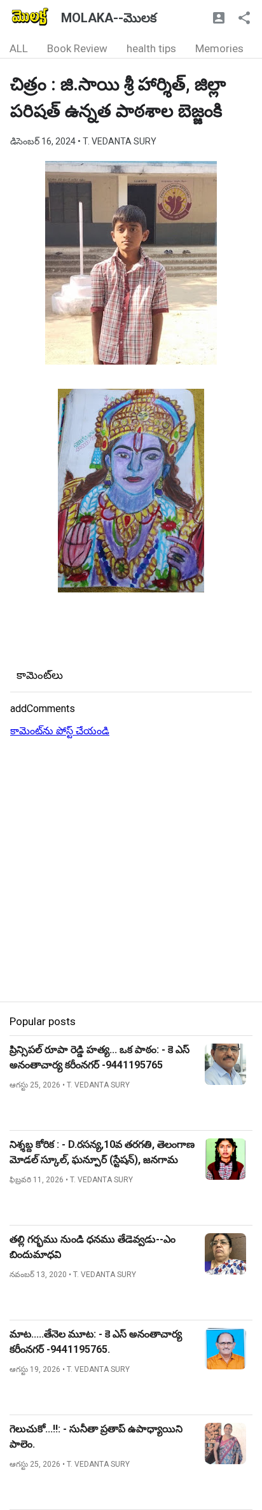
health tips (151, 48)
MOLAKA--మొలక (108, 17)
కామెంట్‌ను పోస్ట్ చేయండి (59, 731)
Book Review (77, 48)
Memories (219, 48)
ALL (19, 48)
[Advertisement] (131, 870)
